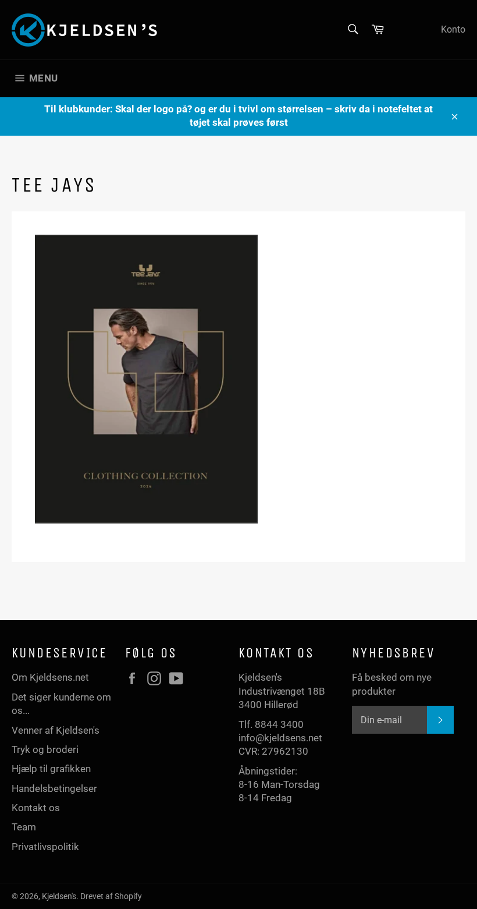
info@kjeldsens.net (280, 738)
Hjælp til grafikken (51, 768)
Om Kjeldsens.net (50, 677)
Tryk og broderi (45, 749)
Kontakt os (36, 807)
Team (24, 827)
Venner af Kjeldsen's (55, 730)
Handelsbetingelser (54, 788)
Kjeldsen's (59, 896)
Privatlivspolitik (45, 847)
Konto (453, 29)
